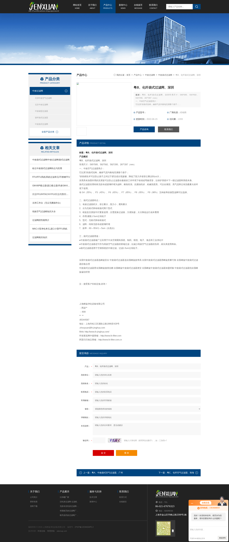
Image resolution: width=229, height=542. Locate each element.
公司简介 (34, 497)
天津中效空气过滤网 (43, 98)
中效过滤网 (37, 91)
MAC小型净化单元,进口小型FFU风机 (49, 229)
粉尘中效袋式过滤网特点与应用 (47, 168)
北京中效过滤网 (41, 105)
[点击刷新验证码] (114, 440)
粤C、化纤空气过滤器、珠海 (180, 473)
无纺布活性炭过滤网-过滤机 (70, 506)
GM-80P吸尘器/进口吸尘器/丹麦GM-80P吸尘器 (51, 185)
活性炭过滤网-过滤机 (68, 502)
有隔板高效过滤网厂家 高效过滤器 (70, 511)
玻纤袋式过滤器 (41, 118)
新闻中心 (123, 6)
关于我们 (92, 6)
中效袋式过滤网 (41, 124)
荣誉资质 (34, 502)
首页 (128, 75)
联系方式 (123, 497)
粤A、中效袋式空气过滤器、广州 (107, 473)
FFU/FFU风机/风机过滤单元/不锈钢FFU (51, 177)
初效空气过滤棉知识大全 (44, 211)
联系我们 (153, 6)
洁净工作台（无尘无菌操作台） (47, 203)
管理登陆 (51, 531)
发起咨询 (222, 538)
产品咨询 (144, 129)
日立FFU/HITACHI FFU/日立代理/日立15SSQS (51, 194)
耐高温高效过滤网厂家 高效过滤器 (70, 515)
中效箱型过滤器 (41, 111)
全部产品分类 (48, 132)
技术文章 (93, 497)
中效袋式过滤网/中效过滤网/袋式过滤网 (50, 160)
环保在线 (41, 531)
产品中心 (107, 6)
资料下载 (34, 506)
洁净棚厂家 (64, 497)
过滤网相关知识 (39, 237)
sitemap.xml (62, 531)
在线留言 (138, 6)
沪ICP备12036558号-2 (84, 527)
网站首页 (77, 6)
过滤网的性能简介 (40, 220)
